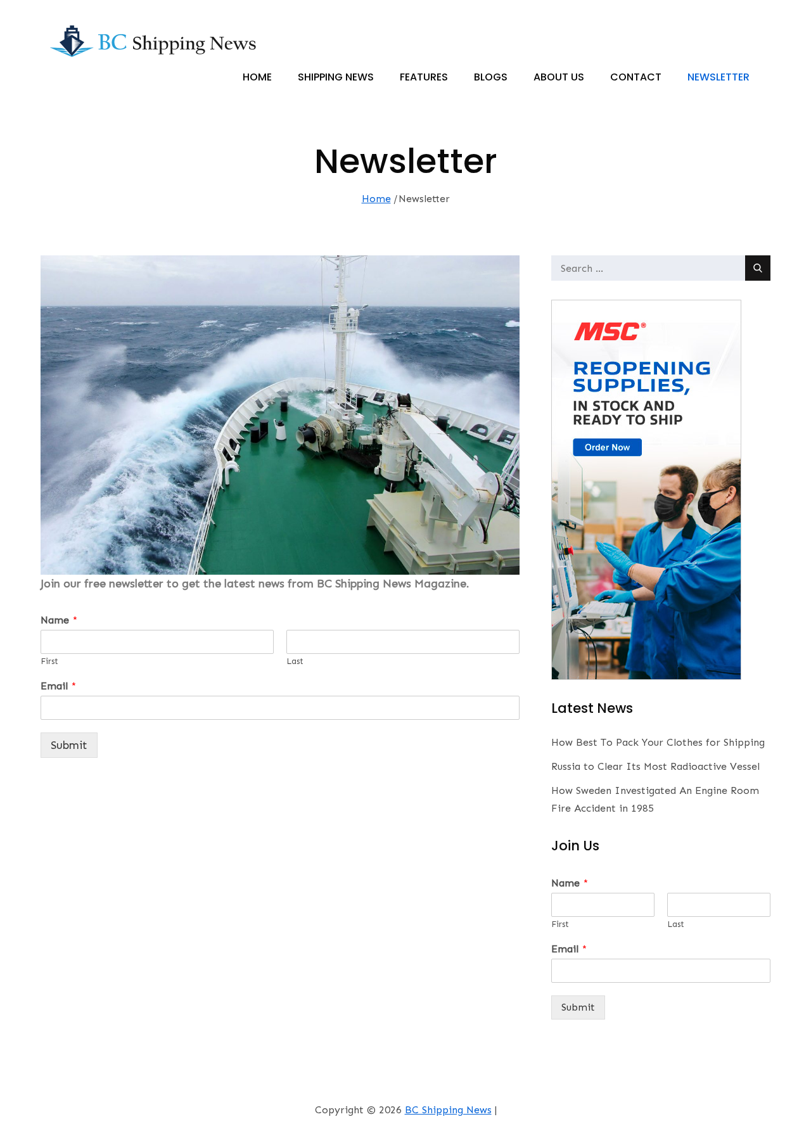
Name (59, 620)
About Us (558, 77)
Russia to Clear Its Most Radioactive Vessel (655, 766)
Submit (69, 745)
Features (424, 77)
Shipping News (336, 77)
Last (294, 661)
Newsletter (718, 77)
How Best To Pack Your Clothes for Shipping (658, 742)
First (49, 661)
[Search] (757, 268)
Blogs (491, 77)
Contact (635, 77)
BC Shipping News (448, 1110)
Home (257, 77)
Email (58, 686)
